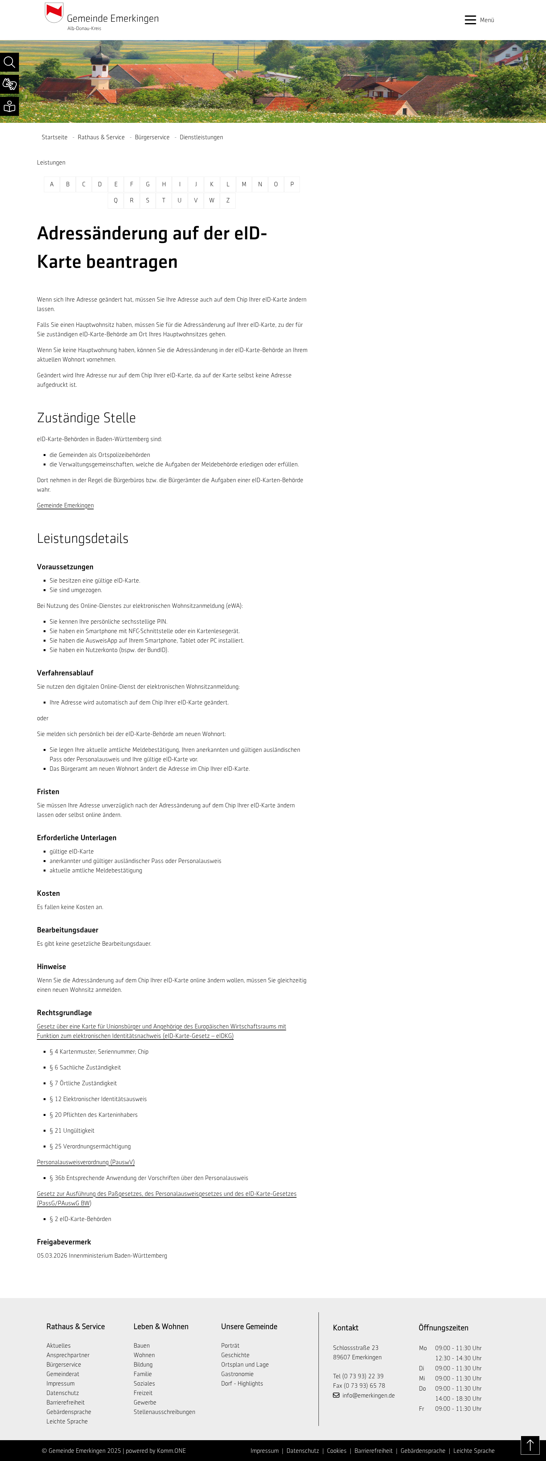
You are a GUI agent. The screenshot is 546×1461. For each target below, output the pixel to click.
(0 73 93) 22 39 (363, 1376)
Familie (143, 1373)
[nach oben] (530, 1445)
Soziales (144, 1383)
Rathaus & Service (101, 137)
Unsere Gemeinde (249, 1326)
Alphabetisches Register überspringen (172, 172)
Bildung (143, 1364)
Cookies (337, 1450)
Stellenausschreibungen (164, 1411)
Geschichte (235, 1354)
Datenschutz (62, 1392)
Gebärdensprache (68, 1411)
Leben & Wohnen (161, 1326)
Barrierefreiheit (65, 1402)
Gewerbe (145, 1402)
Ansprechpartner (67, 1354)
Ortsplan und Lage (245, 1364)
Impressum (60, 1383)
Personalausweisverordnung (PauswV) (86, 1162)
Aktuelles (58, 1345)
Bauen (142, 1345)
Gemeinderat (62, 1373)
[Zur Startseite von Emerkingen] (102, 16)
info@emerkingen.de (369, 1395)
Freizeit (143, 1392)
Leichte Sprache (67, 1421)
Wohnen (144, 1354)
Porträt (230, 1345)
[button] (9, 62)
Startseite (55, 137)
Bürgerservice (152, 137)
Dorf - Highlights (242, 1383)
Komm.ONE (171, 1450)
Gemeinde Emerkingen (65, 505)
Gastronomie (237, 1373)
